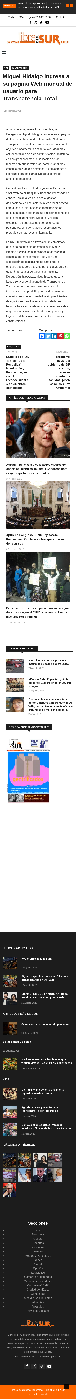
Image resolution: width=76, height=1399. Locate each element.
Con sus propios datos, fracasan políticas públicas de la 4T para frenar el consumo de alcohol (46, 1128)
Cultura (38, 1238)
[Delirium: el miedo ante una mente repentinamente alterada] (11, 1094)
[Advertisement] (32, 835)
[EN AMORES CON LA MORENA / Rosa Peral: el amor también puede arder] (11, 999)
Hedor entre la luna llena (36, 958)
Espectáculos (38, 1247)
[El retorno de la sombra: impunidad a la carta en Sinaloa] (9, 1195)
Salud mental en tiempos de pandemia (45, 1024)
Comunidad (38, 1293)
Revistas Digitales (38, 1310)
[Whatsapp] (67, 336)
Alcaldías (38, 1302)
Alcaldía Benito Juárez (38, 1298)
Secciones (38, 1234)
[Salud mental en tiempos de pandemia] (11, 1029)
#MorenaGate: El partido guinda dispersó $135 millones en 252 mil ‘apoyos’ (49, 683)
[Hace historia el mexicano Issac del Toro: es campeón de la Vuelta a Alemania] (24, 1180)
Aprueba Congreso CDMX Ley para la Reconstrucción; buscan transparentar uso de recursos (36, 539)
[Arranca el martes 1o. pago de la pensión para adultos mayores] (55, 1180)
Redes (38, 1259)
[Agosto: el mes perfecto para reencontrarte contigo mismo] (11, 1112)
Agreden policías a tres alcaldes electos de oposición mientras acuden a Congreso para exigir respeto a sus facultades (36, 469)
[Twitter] (48, 336)
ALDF (6, 68)
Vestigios (38, 1306)
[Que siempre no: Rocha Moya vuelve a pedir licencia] (40, 1180)
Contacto (60, 17)
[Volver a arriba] (66, 1386)
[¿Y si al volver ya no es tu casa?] (9, 1180)
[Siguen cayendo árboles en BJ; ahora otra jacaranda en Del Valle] (11, 981)
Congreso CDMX (20, 68)
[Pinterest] (60, 336)
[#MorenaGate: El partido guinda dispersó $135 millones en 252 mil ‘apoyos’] (16, 685)
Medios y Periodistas (38, 1255)
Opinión (38, 1268)
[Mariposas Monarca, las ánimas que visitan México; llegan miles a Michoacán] (11, 1064)
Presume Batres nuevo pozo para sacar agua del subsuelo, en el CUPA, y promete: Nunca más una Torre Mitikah (37, 612)
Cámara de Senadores (38, 1281)
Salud (38, 1264)
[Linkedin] (54, 336)
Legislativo (38, 1272)
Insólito (38, 1251)
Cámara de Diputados (38, 1276)
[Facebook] (42, 336)
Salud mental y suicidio (17, 1041)
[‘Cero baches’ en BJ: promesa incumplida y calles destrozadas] (16, 666)
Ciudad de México (38, 1289)
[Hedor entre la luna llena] (11, 963)
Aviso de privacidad (39, 1394)
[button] (67, 5)
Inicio (38, 1230)
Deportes (38, 1242)
